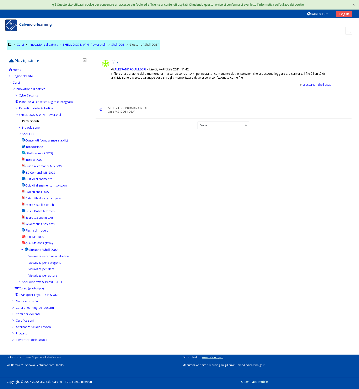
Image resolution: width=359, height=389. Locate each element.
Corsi (16, 82)
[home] (31, 26)
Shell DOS (28, 134)
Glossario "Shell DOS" (317, 85)
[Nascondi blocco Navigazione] (84, 60)
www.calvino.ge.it (212, 357)
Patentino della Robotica (36, 108)
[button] (320, 13)
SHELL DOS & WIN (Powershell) (41, 115)
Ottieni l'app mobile (254, 382)
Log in (344, 14)
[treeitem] (47, 70)
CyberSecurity (28, 95)
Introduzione (31, 127)
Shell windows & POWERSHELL (43, 282)
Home (17, 70)
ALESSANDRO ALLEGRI (130, 69)
